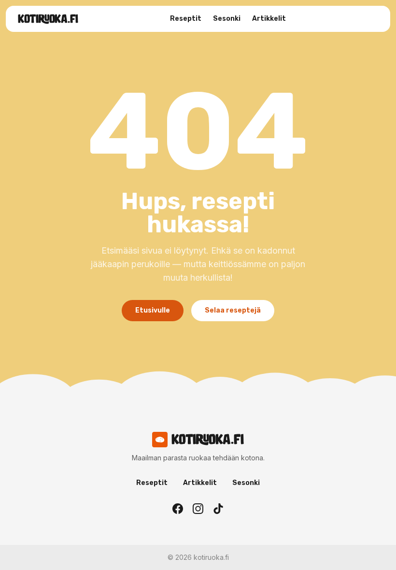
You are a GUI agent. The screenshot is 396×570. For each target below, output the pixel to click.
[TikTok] (218, 508)
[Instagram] (198, 508)
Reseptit (185, 18)
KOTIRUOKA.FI (48, 19)
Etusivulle (152, 310)
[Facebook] (177, 508)
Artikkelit (269, 18)
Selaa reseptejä (233, 310)
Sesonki (226, 18)
